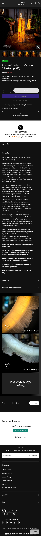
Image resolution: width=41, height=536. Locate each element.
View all (34, 403)
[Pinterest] (19, 522)
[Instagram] (3, 522)
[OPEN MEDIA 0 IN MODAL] (38, 47)
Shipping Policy (7, 473)
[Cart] (38, 3)
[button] (3, 3)
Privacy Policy (6, 477)
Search (4, 484)
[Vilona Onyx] (10, 512)
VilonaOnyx (21, 131)
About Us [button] (5, 495)
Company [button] (5, 465)
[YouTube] (11, 522)
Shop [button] (3, 502)
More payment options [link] (20, 100)
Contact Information (9, 488)
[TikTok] (15, 522)
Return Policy (6, 470)
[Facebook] (7, 522)
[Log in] (35, 3)
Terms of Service (7, 481)
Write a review (20, 430)
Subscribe (33, 456)
